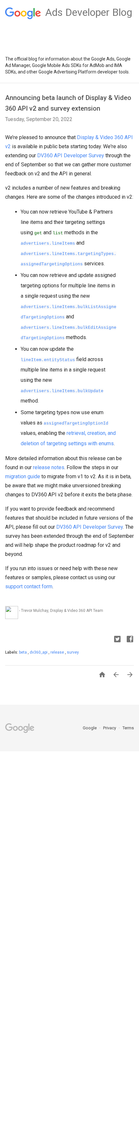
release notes (48, 467)
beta (23, 652)
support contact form (28, 586)
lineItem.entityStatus (48, 360)
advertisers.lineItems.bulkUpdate (62, 391)
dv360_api (39, 652)
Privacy (110, 727)
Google (90, 727)
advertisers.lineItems (48, 243)
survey (73, 652)
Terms (128, 727)
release (57, 652)
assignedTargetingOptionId (76, 423)
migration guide (22, 476)
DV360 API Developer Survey (70, 155)
